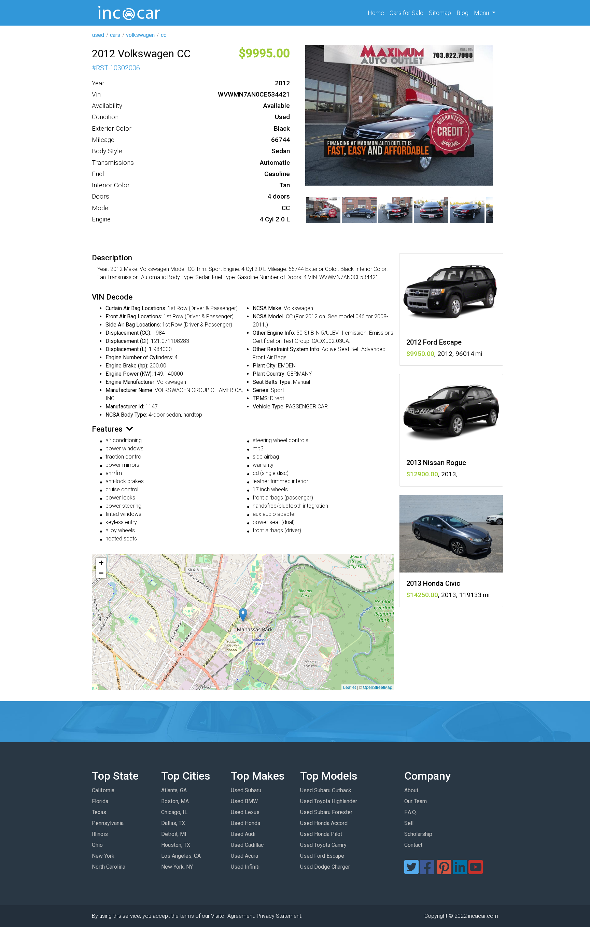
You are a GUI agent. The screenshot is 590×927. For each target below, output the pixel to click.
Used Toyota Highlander (328, 801)
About (411, 790)
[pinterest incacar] (444, 871)
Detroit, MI (173, 834)
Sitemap (440, 12)
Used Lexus (245, 812)
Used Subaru (246, 790)
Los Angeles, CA (181, 856)
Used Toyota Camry (323, 845)
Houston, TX (175, 845)
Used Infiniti (245, 867)
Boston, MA (175, 801)
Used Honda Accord (324, 823)
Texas (99, 812)
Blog (462, 12)
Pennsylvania (108, 823)
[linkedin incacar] (460, 871)
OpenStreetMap (377, 687)
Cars (406, 12)
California (103, 790)
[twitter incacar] (411, 871)
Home (377, 12)
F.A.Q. (410, 812)
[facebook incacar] (427, 871)
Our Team (415, 801)
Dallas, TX (173, 823)
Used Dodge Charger (325, 867)
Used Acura (244, 856)
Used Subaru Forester (326, 812)
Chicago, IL (174, 812)
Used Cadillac (247, 845)
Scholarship (418, 834)
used (98, 35)
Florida (100, 801)
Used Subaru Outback (325, 790)
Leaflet (349, 687)
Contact (413, 845)
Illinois (100, 834)
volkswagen (140, 35)
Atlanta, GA (174, 790)
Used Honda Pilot (321, 834)
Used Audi (243, 834)
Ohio (97, 845)
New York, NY (177, 867)
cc (163, 35)
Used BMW (244, 801)
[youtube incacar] (475, 871)
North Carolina (108, 867)
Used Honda (245, 823)
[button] (243, 615)
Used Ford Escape (322, 856)
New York (103, 856)
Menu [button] (482, 12)
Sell (408, 823)
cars (115, 35)
